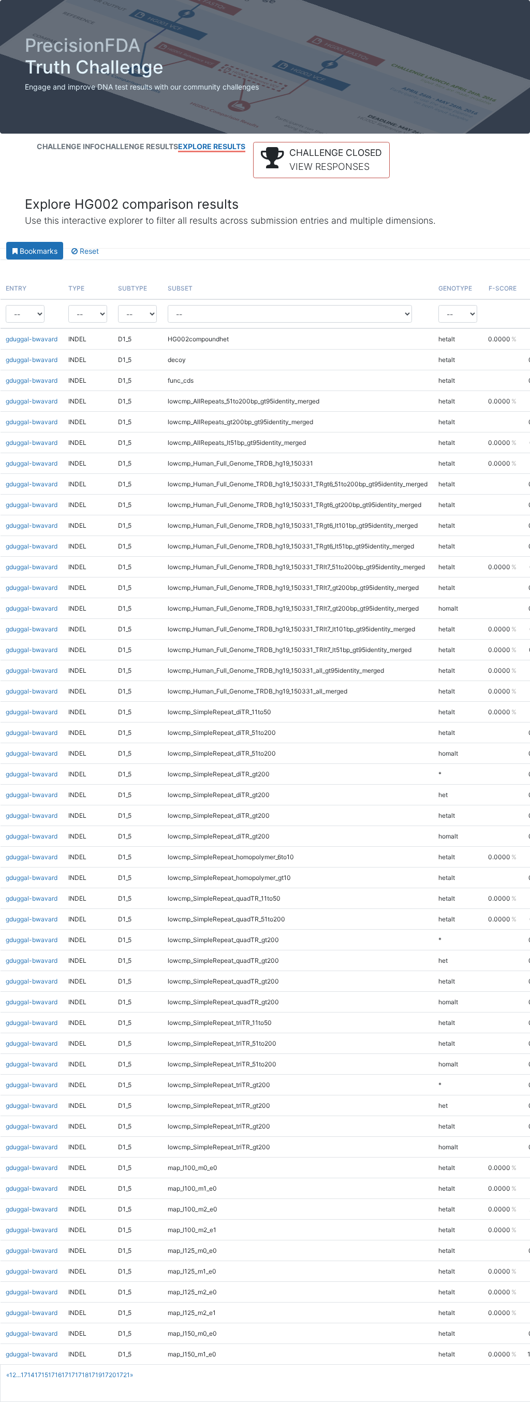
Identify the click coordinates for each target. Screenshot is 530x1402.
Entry (16, 288)
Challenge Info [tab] (68, 146)
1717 (68, 1375)
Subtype (132, 288)
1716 (55, 1375)
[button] (321, 160)
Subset (180, 288)
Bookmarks (37, 251)
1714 (28, 1375)
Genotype (455, 288)
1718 (82, 1375)
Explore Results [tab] (211, 146)
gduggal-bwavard (31, 339)
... (18, 1375)
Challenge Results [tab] (139, 146)
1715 (41, 1375)
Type (76, 288)
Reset (88, 251)
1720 (109, 1375)
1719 (95, 1375)
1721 (123, 1375)
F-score (503, 288)
